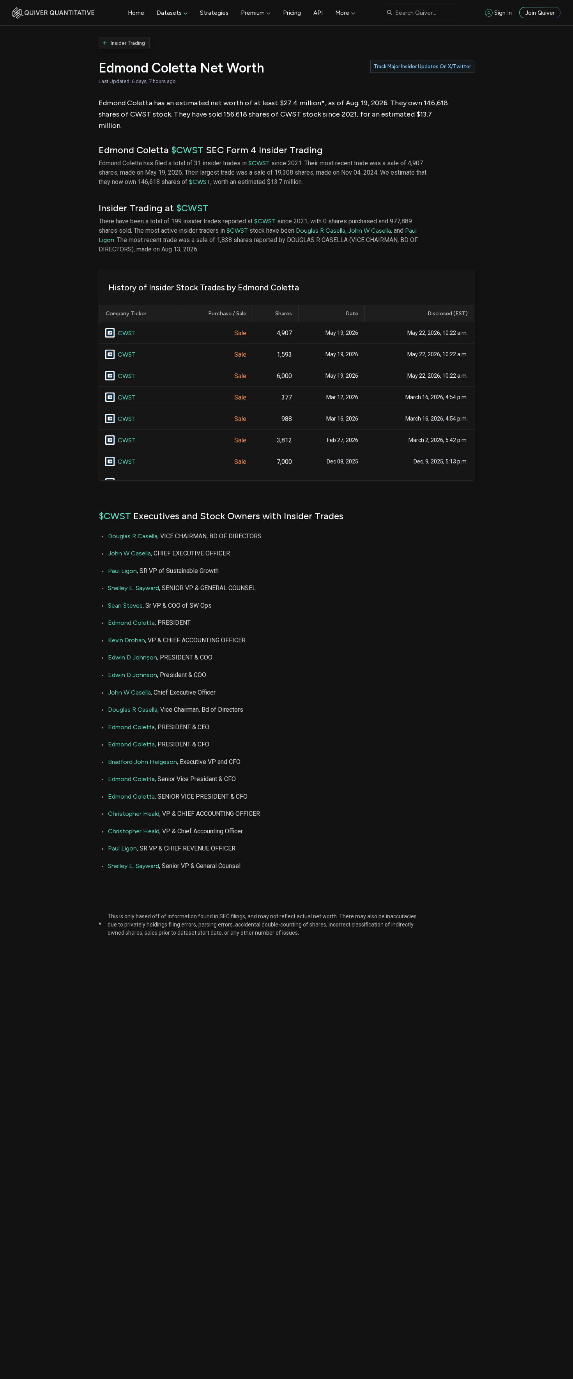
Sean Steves (125, 605)
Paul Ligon (122, 571)
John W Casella (369, 230)
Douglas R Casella (320, 230)
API (318, 12)
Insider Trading (128, 43)
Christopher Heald (133, 813)
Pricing (292, 12)
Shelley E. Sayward (133, 588)
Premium (253, 12)
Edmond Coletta (131, 622)
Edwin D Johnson (132, 657)
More (342, 12)
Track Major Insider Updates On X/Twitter (422, 66)
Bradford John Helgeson (142, 762)
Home (136, 12)
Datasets (169, 12)
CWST (127, 333)
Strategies (214, 12)
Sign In (503, 12)
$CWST (187, 150)
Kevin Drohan (126, 640)
